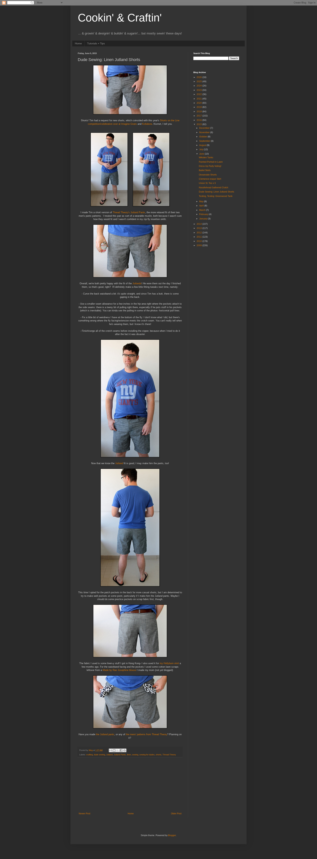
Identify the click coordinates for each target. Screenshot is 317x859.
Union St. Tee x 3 (207, 183)
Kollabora (147, 124)
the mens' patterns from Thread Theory (146, 734)
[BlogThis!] (114, 750)
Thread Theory (169, 755)
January (203, 218)
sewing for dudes (147, 755)
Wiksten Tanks (206, 157)
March (202, 210)
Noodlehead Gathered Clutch (213, 187)
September (205, 141)
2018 (199, 111)
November (204, 132)
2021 (199, 98)
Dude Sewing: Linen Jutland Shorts (216, 191)
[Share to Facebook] (121, 750)
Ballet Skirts (205, 170)
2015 (199, 124)
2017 (199, 115)
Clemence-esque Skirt (210, 179)
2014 (199, 224)
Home (78, 43)
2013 (199, 228)
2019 (199, 107)
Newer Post (84, 813)
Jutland (119, 463)
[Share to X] (117, 750)
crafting (89, 755)
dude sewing (99, 755)
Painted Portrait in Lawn (211, 162)
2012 (199, 232)
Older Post (176, 813)
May (201, 201)
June (202, 154)
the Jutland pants (105, 734)
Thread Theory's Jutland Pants (129, 212)
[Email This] (110, 750)
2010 (199, 241)
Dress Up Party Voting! (210, 166)
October (203, 136)
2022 (199, 94)
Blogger (172, 835)
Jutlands (136, 283)
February (204, 214)
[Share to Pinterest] (124, 750)
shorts (158, 755)
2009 (199, 245)
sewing (135, 755)
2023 (199, 90)
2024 (199, 85)
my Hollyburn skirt (169, 663)
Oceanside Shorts (208, 174)
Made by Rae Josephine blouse (119, 670)
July (201, 149)
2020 (199, 103)
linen (129, 755)
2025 (199, 81)
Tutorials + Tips (96, 43)
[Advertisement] (130, 785)
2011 (199, 237)
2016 (199, 120)
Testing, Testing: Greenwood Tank (215, 196)
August (203, 145)
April (201, 205)
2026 (199, 77)
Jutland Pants (120, 755)
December (204, 128)
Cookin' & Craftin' (120, 18)
